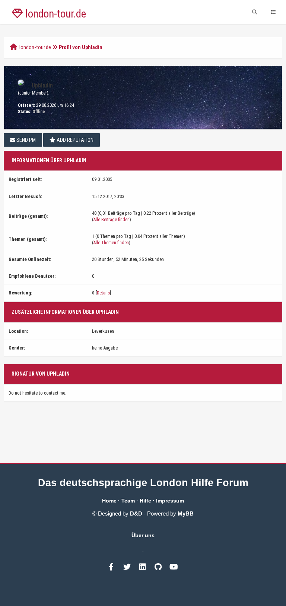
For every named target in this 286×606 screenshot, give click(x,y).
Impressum (170, 501)
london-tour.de (35, 47)
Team (128, 501)
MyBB (186, 513)
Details (103, 293)
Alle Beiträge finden (111, 219)
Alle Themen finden (111, 242)
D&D (136, 513)
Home (109, 501)
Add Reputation (74, 140)
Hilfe (145, 501)
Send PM (25, 140)
